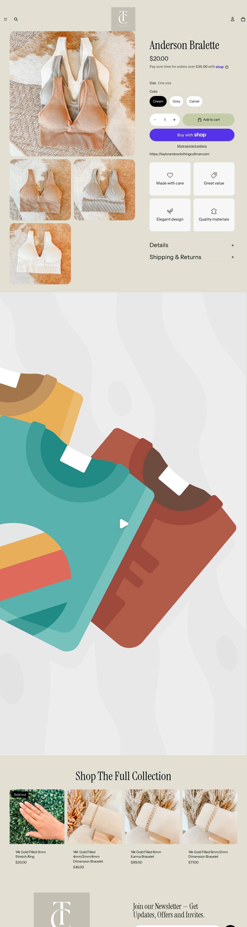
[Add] (114, 836)
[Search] (16, 19)
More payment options (192, 146)
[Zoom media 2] (40, 189)
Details (159, 244)
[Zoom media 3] (104, 189)
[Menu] (5, 19)
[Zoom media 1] (72, 93)
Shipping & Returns (175, 257)
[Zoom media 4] (40, 253)
